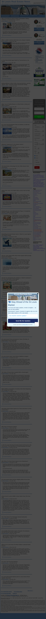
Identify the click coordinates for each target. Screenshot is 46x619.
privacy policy (25, 324)
